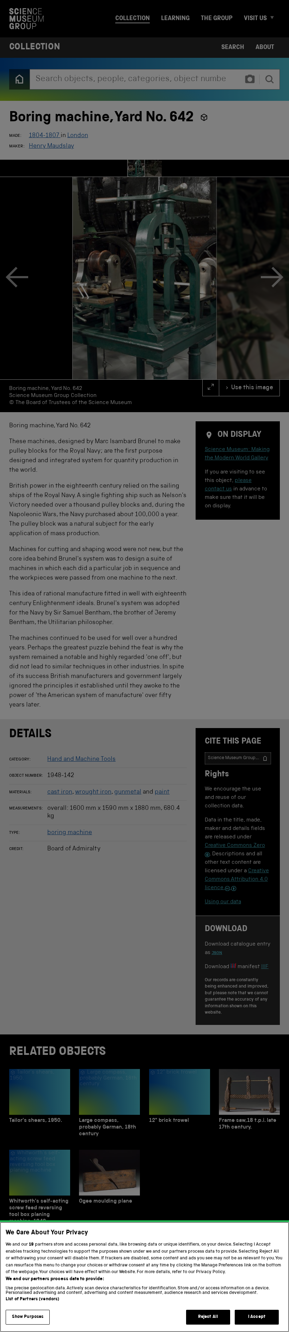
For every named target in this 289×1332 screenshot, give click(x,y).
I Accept (256, 1317)
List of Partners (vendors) (32, 1299)
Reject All (208, 1317)
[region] (144, 1277)
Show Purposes (28, 1317)
